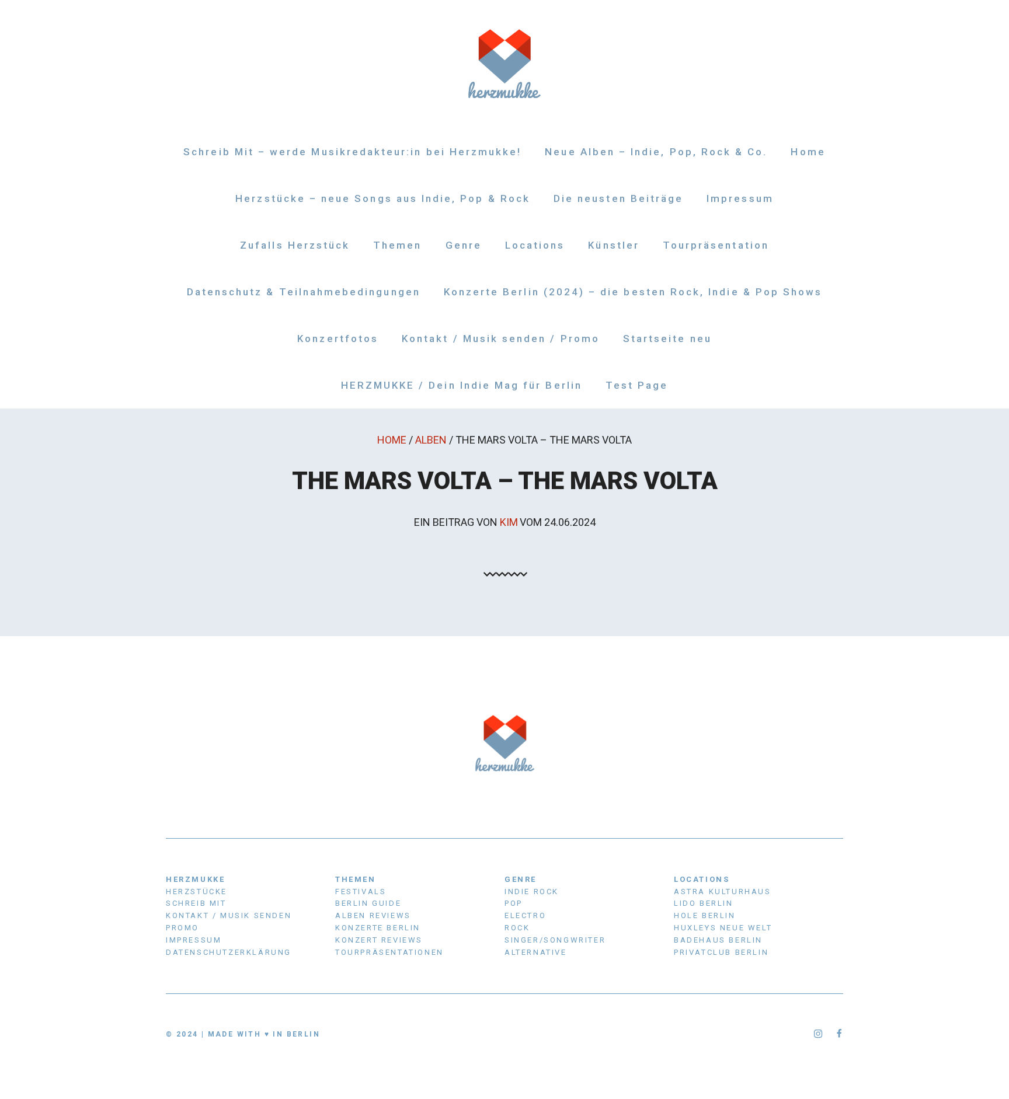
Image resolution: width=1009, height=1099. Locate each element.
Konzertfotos (337, 338)
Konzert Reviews (379, 940)
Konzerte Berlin (377, 927)
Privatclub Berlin (721, 952)
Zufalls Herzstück (295, 245)
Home (808, 152)
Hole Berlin (705, 915)
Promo (182, 927)
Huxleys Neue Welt (723, 927)
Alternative (536, 952)
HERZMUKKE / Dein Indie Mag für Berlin (461, 385)
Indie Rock (532, 891)
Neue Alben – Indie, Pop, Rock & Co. (656, 152)
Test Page (637, 385)
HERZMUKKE (195, 879)
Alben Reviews (373, 915)
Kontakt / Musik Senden (228, 915)
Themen (397, 245)
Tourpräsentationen (389, 952)
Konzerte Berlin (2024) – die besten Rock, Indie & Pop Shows (633, 292)
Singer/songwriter (555, 940)
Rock (517, 927)
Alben (431, 440)
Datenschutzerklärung (228, 952)
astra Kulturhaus (722, 891)
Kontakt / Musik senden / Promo (501, 338)
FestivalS (360, 891)
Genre (464, 245)
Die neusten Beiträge (618, 198)
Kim (509, 522)
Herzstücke (196, 891)
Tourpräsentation (716, 245)
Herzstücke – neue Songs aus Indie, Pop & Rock (382, 198)
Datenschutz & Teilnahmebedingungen (303, 292)
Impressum (740, 198)
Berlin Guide (368, 903)
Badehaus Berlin (718, 940)
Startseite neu (667, 338)
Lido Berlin (703, 903)
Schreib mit (196, 903)
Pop (514, 903)
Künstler (613, 245)
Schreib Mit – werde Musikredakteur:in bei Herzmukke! (352, 152)
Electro (525, 915)
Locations (535, 245)
